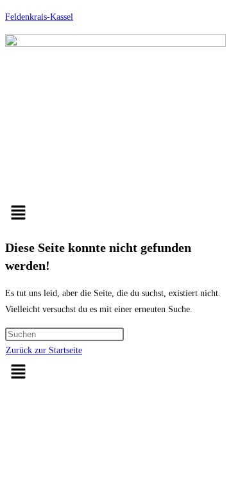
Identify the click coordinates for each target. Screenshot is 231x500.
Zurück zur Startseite (44, 350)
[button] (115, 213)
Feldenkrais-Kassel (39, 17)
